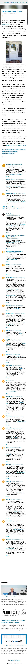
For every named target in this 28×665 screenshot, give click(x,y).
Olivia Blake (9, 277)
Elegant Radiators (11, 206)
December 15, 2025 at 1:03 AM (19, 277)
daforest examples (10, 295)
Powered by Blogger (15, 660)
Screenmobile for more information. (16, 145)
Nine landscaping (10, 193)
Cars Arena (20, 333)
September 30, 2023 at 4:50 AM (13, 238)
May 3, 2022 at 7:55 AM (20, 193)
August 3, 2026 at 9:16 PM (17, 396)
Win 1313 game (10, 548)
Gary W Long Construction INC (14, 164)
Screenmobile (5, 24)
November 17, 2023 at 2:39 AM (13, 252)
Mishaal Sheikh (10, 313)
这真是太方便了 (12, 391)
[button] (2, 16)
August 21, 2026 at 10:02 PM (17, 428)
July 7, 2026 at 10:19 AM (15, 354)
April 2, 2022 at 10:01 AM (20, 179)
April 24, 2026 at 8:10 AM (19, 313)
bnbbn (8, 354)
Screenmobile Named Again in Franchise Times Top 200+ (13, 645)
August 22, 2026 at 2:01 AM (16, 499)
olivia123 (8, 464)
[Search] (26, 2)
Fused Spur (20, 208)
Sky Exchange (9, 213)
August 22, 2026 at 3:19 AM (17, 539)
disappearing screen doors (8, 149)
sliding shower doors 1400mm (13, 186)
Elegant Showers (10, 179)
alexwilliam (9, 365)
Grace (7, 447)
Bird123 (8, 499)
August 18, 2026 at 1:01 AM (18, 416)
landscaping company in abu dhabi (17, 201)
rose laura (9, 396)
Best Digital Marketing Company (13, 242)
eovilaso (8, 330)
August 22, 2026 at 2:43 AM (17, 521)
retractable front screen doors (9, 151)
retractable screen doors (8, 153)
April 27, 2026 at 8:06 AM (16, 330)
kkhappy (8, 380)
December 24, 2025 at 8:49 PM (17, 305)
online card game (18, 529)
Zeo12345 (8, 539)
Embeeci (8, 305)
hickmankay (9, 416)
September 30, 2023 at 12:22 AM (13, 215)
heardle (20, 368)
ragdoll (8, 340)
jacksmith (16, 308)
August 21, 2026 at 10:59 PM (17, 464)
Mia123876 (9, 521)
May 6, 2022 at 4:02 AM (20, 206)
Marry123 (8, 481)
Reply (7, 176)
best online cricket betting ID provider (15, 225)
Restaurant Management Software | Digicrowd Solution (15, 236)
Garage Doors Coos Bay (16, 174)
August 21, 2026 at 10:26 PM (15, 447)
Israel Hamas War (12, 259)
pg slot (8, 264)
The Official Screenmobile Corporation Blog (14, 2)
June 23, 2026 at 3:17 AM (15, 339)
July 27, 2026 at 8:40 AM (16, 380)
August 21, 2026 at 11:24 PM (17, 481)
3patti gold (14, 437)
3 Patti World (20, 493)
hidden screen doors (20, 149)
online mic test (19, 356)
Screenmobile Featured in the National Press (11, 596)
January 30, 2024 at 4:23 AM (15, 264)
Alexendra (9, 428)
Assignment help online (12, 289)
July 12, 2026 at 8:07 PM (17, 365)
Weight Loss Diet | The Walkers (14, 251)
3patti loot (17, 511)
